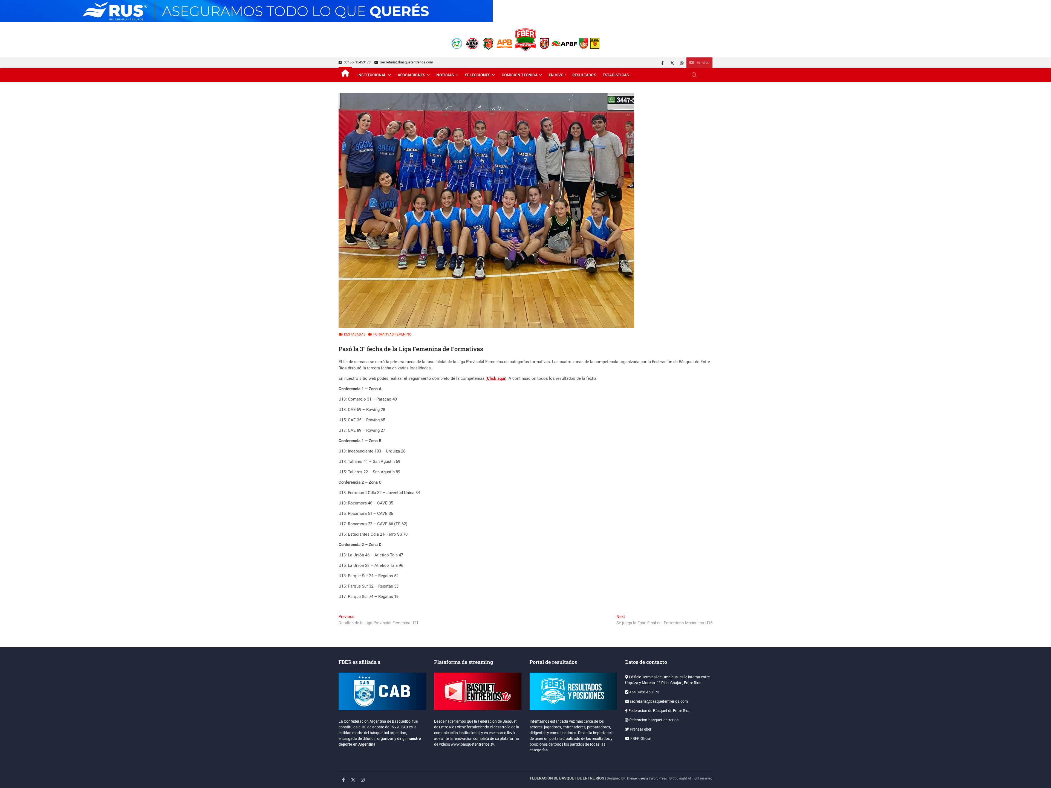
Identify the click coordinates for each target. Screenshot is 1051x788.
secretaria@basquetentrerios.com (406, 62)
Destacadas (354, 334)
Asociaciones (411, 75)
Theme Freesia (637, 778)
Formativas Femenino (392, 334)
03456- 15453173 (357, 62)
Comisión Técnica (520, 75)
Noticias (445, 75)
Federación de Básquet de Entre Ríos (659, 710)
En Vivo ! (557, 75)
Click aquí (496, 378)
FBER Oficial (640, 738)
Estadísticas (616, 75)
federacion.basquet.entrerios (653, 720)
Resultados (584, 75)
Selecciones (477, 75)
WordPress (659, 778)
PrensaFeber (640, 729)
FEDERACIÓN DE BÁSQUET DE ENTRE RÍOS (567, 778)
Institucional (371, 75)
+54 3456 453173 (643, 692)
